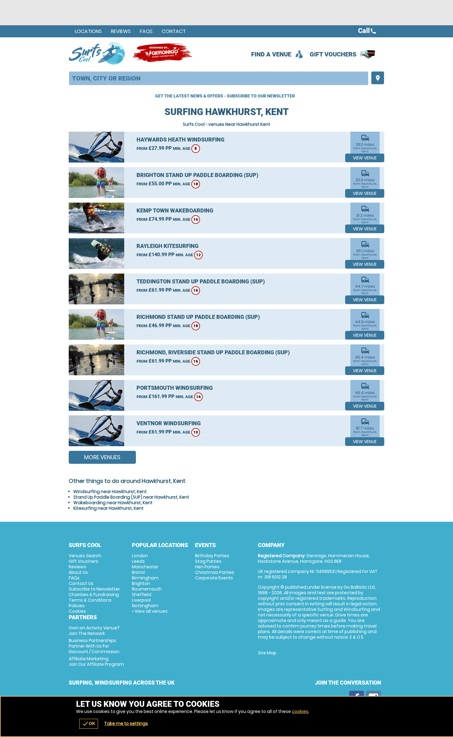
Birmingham (145, 578)
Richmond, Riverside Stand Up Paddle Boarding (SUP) (213, 352)
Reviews (121, 31)
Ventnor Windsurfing (169, 423)
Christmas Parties (214, 572)
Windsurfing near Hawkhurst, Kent (110, 491)
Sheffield (141, 594)
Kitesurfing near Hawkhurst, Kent (108, 508)
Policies (77, 606)
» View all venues (150, 611)
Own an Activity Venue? (94, 630)
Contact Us (81, 583)
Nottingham (145, 606)
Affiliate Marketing (96, 661)
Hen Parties (207, 567)
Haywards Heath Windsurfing (180, 139)
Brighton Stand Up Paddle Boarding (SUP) (197, 175)
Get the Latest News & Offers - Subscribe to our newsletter (225, 95)
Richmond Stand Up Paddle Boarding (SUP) (198, 317)
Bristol (138, 572)
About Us (78, 572)
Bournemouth (147, 589)
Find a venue (271, 54)
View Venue (365, 158)
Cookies (77, 611)
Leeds (138, 561)
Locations (88, 31)
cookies (300, 711)
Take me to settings (126, 723)
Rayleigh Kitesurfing (167, 246)
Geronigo (163, 52)
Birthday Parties (212, 556)
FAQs (146, 31)
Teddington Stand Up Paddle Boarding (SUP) (201, 281)
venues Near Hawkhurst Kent (239, 124)
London (140, 556)
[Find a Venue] (219, 78)
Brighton (141, 583)
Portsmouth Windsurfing (175, 388)
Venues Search (85, 556)
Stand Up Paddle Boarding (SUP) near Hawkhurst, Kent (131, 497)
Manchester (145, 567)
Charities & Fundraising (94, 594)
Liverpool (141, 600)
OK (88, 723)
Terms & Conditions (90, 600)
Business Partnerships (94, 646)
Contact (174, 31)
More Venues (102, 457)
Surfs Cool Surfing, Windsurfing (97, 52)
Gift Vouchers (333, 54)
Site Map (267, 653)
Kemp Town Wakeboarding (175, 210)
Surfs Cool (194, 124)
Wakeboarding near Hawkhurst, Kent (113, 503)
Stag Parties (208, 561)
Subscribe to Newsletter (94, 589)
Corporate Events (214, 578)
